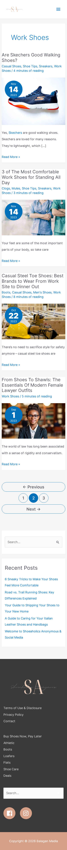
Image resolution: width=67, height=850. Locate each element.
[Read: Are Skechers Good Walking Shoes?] (33, 101)
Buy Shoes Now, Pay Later (22, 736)
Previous (33, 486)
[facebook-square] (11, 813)
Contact (9, 721)
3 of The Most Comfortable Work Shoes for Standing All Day (31, 177)
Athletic (8, 743)
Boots (6, 292)
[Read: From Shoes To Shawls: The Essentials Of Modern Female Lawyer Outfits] (33, 420)
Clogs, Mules (11, 188)
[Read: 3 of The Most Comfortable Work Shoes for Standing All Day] (33, 217)
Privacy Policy (13, 714)
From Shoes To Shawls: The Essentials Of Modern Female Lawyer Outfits (32, 385)
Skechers (15, 132)
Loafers (8, 756)
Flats (6, 762)
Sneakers (45, 66)
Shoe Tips (30, 66)
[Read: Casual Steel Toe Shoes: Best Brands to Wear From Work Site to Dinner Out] (33, 321)
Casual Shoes (11, 66)
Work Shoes (10, 396)
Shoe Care (11, 769)
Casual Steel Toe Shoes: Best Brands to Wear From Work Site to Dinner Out (32, 281)
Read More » (11, 156)
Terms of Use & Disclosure (22, 708)
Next (33, 509)
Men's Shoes (42, 292)
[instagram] (27, 813)
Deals (7, 775)
